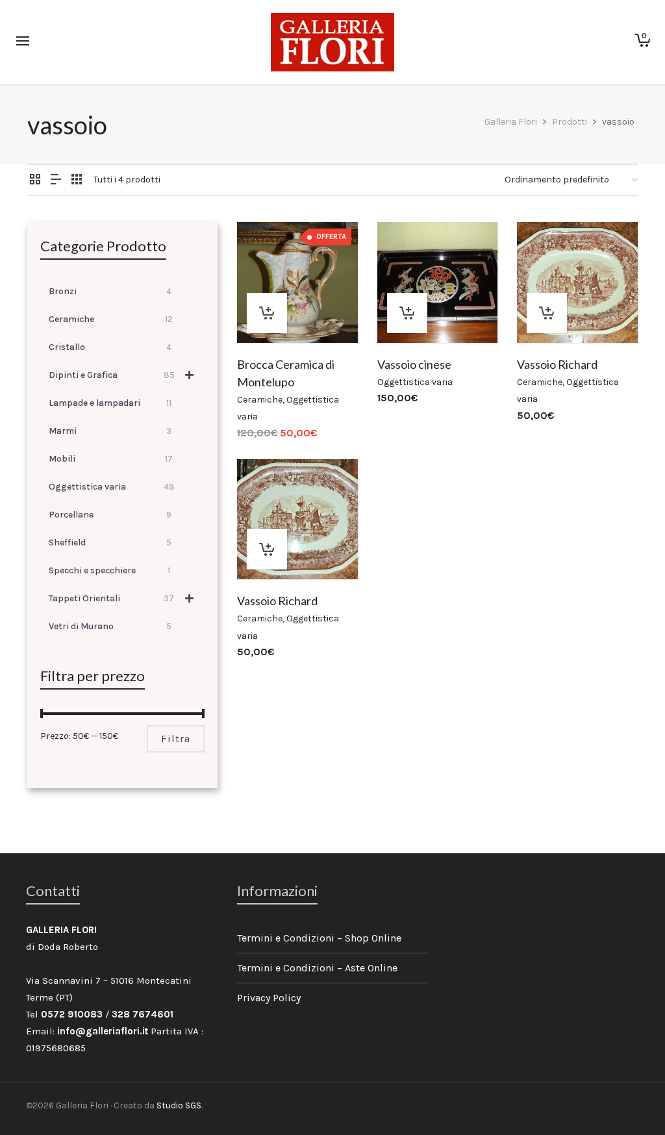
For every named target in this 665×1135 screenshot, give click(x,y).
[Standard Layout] (35, 180)
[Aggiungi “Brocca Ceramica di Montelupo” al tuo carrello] (267, 313)
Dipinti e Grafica (112, 374)
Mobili (111, 458)
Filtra (175, 738)
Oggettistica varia (415, 382)
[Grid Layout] (76, 180)
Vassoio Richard (557, 364)
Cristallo (110, 347)
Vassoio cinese (414, 364)
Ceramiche (259, 399)
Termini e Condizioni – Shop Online (319, 938)
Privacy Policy (269, 998)
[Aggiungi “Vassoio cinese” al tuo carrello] (407, 313)
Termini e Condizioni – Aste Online (317, 968)
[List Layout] (56, 180)
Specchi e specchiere (109, 570)
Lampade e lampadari (110, 402)
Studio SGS (179, 1105)
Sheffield (110, 542)
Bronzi (110, 291)
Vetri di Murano (110, 626)
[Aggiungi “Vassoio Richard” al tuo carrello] (547, 313)
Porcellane (110, 514)
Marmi (110, 430)
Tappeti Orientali (111, 598)
